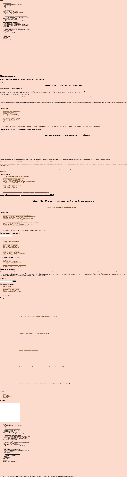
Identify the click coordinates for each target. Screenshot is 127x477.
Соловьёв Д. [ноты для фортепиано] (11, 247)
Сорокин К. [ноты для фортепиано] (11, 115)
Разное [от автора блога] (24, 192)
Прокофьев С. (80, 126)
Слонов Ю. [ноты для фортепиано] (10, 113)
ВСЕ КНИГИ (6, 26)
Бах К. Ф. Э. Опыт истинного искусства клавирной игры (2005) (17, 215)
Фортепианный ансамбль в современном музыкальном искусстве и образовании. (21, 222)
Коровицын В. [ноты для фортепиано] (11, 111)
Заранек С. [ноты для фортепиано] (10, 246)
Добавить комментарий (94, 126)
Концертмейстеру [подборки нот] (10, 22)
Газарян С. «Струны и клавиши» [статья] (12, 185)
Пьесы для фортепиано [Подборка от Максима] (18, 17)
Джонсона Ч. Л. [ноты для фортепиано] (11, 223)
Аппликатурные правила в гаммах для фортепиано (14, 265)
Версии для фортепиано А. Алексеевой (11, 288)
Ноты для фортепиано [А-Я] (9, 263)
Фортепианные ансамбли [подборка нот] (14, 12)
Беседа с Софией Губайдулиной (10, 187)
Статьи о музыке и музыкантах (41, 126)
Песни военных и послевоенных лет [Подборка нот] (17, 20)
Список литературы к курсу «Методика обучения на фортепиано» (18, 224)
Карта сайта (8, 5)
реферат (37, 192)
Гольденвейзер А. (57, 126)
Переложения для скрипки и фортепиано (12, 291)
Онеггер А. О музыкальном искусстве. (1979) (13, 219)
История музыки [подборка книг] (12, 28)
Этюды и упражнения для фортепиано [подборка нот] (17, 14)
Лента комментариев (7, 396)
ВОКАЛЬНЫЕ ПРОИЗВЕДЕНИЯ (10, 18)
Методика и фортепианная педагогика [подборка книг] (17, 29)
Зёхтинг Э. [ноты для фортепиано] (10, 245)
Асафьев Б (50, 126)
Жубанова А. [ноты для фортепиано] (11, 241)
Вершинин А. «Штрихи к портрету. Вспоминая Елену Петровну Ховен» (19, 181)
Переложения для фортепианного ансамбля (12, 292)
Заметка (17, 126)
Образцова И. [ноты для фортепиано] (11, 252)
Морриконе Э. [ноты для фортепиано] (11, 117)
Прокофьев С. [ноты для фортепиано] (11, 118)
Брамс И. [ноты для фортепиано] (10, 120)
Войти (4, 394)
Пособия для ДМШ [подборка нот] (13, 13)
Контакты (5, 38)
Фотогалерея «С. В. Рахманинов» (12, 32)
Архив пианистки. (10, 476)
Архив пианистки (7, 3)
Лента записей (6, 395)
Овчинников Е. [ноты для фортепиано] (11, 251)
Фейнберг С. (86, 126)
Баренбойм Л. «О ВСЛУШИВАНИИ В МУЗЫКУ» (14, 182)
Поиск (14, 281)
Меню (2, 0)
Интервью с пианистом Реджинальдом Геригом (13, 220)
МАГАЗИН (5, 37)
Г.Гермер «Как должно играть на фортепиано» (13, 217)
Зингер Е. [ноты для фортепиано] (10, 244)
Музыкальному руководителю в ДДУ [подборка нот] (17, 24)
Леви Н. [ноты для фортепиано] (10, 254)
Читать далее (3, 171)
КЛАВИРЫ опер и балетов (11, 19)
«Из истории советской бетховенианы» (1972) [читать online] (22, 79)
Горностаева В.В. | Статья (8, 186)
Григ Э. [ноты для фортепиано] (10, 112)
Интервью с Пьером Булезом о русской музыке (13, 178)
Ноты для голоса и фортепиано (10, 290)
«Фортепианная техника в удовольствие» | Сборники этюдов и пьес (18, 218)
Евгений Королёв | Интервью (9, 183)
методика (27, 230)
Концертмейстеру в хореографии (12, 23)
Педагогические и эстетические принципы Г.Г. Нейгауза (20, 129)
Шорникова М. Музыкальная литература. (12, 266)
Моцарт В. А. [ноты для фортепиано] (11, 119)
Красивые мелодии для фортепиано (11, 289)
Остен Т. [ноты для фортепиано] (10, 249)
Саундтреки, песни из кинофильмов (11, 293)
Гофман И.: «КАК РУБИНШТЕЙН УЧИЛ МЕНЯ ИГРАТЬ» (16, 176)
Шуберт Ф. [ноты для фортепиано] (10, 121)
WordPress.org (6, 397)
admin (4, 126)
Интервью (7, 36)
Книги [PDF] (22, 230)
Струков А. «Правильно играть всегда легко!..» (13, 180)
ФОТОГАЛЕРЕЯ (6, 31)
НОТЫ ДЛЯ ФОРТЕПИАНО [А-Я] (11, 11)
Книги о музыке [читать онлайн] (10, 39)
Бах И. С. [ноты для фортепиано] (10, 114)
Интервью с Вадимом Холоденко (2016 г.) (12, 179)
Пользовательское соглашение (12, 9)
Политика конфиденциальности (12, 7)
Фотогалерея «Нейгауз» (10, 33)
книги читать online (66, 126)
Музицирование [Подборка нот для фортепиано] (16, 16)
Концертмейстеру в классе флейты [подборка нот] (16, 25)
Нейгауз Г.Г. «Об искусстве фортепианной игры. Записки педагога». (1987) (27, 195)
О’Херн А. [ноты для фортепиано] (10, 248)
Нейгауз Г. (73, 126)
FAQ (6, 6)
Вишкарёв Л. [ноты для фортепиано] (11, 242)
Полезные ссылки (9, 10)
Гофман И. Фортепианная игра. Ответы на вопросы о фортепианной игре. (19, 216)
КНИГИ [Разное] (9, 30)
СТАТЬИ (5, 35)
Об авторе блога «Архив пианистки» (13, 4)
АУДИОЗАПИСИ (7, 286)
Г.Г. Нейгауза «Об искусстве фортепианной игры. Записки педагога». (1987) (35, 161)
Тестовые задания (7, 295)
